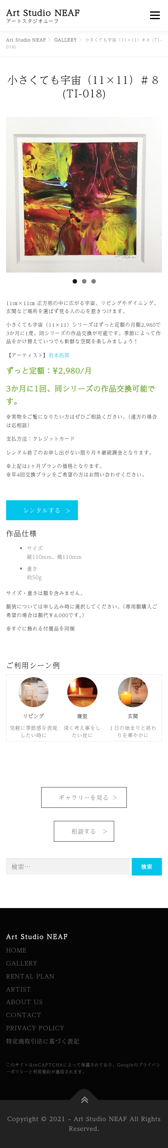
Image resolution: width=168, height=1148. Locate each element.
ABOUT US (24, 1001)
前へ (16, 193)
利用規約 (42, 1072)
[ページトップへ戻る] (84, 1100)
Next (152, 193)
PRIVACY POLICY (35, 1027)
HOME (16, 950)
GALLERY (22, 963)
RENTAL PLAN (30, 976)
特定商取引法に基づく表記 (43, 1040)
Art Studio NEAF (43, 12)
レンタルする (42, 510)
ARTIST (18, 989)
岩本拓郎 (59, 355)
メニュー (155, 15)
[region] (84, 195)
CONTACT (24, 1014)
